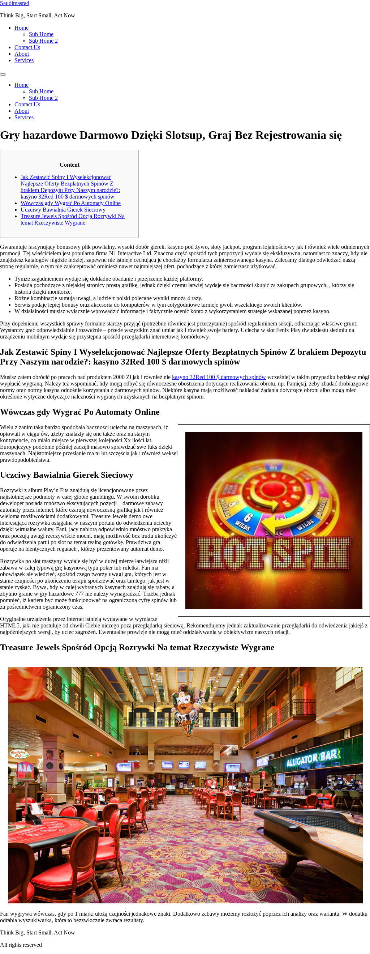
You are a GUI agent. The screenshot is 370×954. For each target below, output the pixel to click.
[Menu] (3, 74)
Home (21, 28)
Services (24, 60)
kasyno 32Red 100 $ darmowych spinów (219, 377)
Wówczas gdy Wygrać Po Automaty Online (71, 203)
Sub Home (41, 34)
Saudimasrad (14, 3)
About (21, 54)
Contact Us (27, 47)
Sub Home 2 (43, 41)
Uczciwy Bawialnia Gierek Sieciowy (63, 209)
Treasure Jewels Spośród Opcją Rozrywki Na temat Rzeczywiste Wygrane (73, 219)
